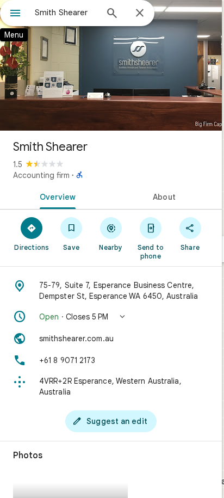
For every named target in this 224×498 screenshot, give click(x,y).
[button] (111, 317)
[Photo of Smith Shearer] (111, 65)
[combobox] (66, 12)
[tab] (55, 196)
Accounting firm (41, 175)
